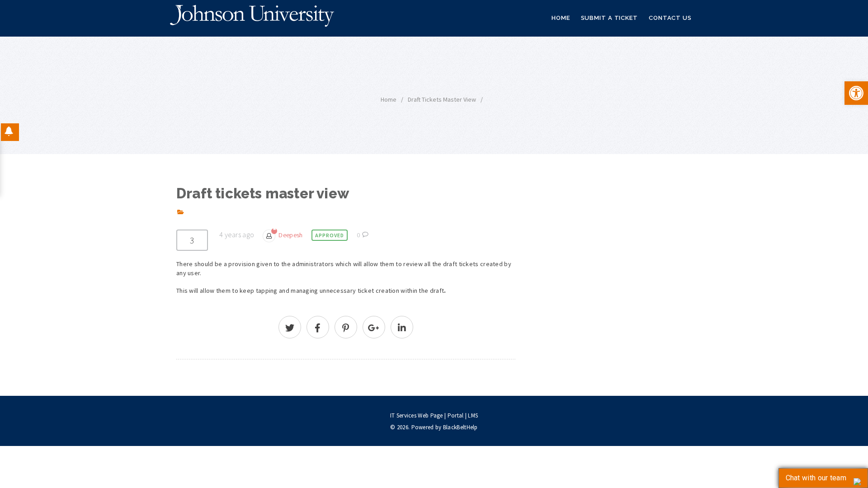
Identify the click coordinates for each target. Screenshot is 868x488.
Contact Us (670, 17)
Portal (456, 415)
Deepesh (290, 235)
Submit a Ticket (609, 17)
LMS (473, 415)
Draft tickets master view (442, 99)
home (388, 99)
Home (561, 17)
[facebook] (318, 329)
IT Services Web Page (416, 415)
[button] (856, 93)
